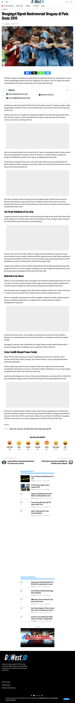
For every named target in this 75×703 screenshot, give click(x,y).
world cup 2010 (47, 429)
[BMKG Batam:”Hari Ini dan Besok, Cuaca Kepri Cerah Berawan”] (25, 601)
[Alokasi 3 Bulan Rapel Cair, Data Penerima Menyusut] (25, 513)
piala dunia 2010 (28, 429)
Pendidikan (35, 498)
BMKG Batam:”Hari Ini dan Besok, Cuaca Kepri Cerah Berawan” (42, 600)
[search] (66, 2)
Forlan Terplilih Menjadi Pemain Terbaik (19, 98)
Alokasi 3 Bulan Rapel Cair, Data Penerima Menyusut (40, 512)
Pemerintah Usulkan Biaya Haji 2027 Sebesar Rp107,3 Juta (41, 503)
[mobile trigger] (3, 2)
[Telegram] (47, 73)
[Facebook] (27, 73)
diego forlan (13, 429)
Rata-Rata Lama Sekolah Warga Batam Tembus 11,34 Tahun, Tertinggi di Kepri (42, 618)
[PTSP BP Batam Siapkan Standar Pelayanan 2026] (25, 487)
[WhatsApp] (39, 695)
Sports (5, 9)
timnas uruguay (38, 429)
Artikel (33, 480)
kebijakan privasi (44, 698)
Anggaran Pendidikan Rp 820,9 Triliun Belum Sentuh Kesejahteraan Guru (41, 495)
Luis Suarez (20, 429)
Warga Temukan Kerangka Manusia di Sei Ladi (42, 477)
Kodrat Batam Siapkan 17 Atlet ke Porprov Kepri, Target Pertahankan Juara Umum (42, 609)
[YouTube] (34, 695)
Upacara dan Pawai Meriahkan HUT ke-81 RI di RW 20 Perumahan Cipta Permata (42, 583)
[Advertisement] (37, 136)
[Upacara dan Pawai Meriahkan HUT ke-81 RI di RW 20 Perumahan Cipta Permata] (25, 584)
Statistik (34, 621)
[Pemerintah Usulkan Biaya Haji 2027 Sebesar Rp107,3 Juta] (25, 504)
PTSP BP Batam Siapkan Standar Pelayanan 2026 (40, 486)
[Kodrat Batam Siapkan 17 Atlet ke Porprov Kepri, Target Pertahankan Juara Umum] (25, 610)
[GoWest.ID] (37, 2)
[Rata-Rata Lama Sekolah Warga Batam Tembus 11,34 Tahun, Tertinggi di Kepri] (25, 619)
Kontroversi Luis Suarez (47, 95)
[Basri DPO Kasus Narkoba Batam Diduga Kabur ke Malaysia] (25, 593)
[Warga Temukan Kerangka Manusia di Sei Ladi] (25, 478)
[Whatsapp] (41, 73)
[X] (34, 73)
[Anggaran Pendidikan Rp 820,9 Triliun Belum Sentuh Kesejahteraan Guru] (25, 496)
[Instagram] (36, 695)
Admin (7, 24)
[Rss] (42, 695)
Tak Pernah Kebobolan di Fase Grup (18, 94)
